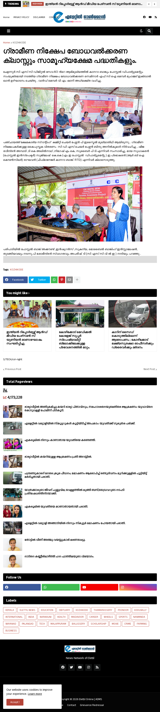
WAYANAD (10, 624)
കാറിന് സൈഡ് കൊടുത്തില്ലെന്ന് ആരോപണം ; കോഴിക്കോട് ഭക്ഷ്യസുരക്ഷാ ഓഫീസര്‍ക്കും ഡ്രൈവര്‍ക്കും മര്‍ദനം (133, 339)
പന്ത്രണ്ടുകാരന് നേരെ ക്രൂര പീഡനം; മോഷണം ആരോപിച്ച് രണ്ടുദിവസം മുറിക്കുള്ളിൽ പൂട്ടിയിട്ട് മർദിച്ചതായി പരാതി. (86, 475)
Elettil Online (86, 699)
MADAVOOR (77, 617)
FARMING (142, 624)
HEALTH (61, 617)
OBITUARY (64, 610)
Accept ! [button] (15, 702)
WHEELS (108, 617)
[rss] (156, 17)
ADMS (98, 699)
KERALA (9, 610)
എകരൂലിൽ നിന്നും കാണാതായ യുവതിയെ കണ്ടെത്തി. (60, 440)
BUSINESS (11, 630)
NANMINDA (139, 617)
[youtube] (150, 17)
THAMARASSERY (103, 610)
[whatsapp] (60, 587)
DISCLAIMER (39, 17)
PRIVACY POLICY (21, 17)
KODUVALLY (140, 610)
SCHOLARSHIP (98, 624)
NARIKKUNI (46, 617)
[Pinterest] (62, 280)
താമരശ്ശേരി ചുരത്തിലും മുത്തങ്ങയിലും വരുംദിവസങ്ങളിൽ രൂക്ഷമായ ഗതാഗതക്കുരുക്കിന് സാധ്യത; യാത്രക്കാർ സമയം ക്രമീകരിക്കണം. (97, 4)
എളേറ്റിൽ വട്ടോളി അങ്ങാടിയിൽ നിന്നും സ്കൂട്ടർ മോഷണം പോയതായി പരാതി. (75, 523)
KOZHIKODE (19, 42)
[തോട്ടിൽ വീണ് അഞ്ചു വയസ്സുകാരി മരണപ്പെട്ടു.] (12, 544)
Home (6, 17)
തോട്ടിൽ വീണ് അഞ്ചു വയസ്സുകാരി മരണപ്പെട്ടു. (55, 540)
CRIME (127, 624)
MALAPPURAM (58, 624)
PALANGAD (28, 624)
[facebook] (144, 17)
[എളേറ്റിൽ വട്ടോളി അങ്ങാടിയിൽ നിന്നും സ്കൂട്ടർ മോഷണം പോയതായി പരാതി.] (12, 528)
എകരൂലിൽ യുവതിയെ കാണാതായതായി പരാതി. (56, 506)
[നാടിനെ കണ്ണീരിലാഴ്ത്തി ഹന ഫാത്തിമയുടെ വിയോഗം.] (12, 561)
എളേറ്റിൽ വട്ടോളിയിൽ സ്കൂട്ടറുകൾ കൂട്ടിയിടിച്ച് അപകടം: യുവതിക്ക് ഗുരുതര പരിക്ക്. (80, 423)
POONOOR (123, 610)
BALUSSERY (78, 624)
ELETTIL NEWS (27, 610)
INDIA (31, 617)
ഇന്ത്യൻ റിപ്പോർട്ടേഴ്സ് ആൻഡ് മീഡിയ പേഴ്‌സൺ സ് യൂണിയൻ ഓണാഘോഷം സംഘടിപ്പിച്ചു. (26, 337)
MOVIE (115, 624)
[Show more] (77, 280)
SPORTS (123, 617)
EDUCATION (47, 610)
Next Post (149, 369)
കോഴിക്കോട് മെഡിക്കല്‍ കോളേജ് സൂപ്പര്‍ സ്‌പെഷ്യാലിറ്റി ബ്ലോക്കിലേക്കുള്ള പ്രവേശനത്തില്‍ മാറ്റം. (75, 339)
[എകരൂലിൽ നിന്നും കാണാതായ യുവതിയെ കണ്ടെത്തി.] (12, 444)
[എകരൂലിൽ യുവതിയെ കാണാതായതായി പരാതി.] (12, 511)
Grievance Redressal (92, 705)
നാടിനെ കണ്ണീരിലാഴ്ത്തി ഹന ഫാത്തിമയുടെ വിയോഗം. (59, 556)
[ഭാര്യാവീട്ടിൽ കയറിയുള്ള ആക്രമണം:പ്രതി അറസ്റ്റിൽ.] (12, 461)
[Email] (69, 280)
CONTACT (53, 17)
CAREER (93, 617)
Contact (71, 705)
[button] (149, 4)
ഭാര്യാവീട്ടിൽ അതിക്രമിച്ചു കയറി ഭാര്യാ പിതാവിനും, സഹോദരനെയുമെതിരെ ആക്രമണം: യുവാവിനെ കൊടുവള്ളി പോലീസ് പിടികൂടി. (89, 408)
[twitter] (71, 667)
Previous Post (13, 369)
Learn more (35, 693)
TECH (42, 624)
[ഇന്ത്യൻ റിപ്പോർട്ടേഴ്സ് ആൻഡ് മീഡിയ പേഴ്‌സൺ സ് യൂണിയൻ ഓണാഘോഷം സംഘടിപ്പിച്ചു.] (27, 314)
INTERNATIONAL (14, 617)
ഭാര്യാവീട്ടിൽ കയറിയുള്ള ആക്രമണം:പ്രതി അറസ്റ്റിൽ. (58, 457)
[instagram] (138, 587)
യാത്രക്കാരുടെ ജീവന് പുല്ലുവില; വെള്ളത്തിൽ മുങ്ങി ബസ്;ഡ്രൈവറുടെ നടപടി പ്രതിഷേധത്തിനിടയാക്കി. (74, 491)
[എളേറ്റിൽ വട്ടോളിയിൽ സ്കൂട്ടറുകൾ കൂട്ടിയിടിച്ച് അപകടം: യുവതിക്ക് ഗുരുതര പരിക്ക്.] (12, 428)
